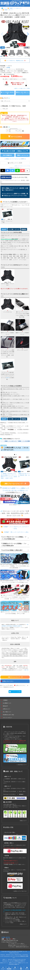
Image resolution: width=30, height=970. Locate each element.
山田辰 (8, 67)
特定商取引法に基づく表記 (8, 714)
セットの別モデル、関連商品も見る (15, 60)
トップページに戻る (16, 691)
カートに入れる (16, 136)
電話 (21, 968)
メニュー (3, 968)
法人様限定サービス (7, 703)
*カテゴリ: (9, 441)
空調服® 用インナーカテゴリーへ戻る (16, 532)
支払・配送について (7, 711)
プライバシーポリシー (7, 717)
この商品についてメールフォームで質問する (15, 158)
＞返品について (23, 924)
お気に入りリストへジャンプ (21, 165)
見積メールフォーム (22, 155)
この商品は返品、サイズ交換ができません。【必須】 (13, 106)
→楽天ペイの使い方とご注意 (22, 88)
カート (15, 968)
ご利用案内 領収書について (10, 864)
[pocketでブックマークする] (22, 170)
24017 (8, 377)
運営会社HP (5, 706)
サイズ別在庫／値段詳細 (8, 92)
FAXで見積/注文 (7, 155)
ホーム (27, 968)
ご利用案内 (5, 700)
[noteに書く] (27, 170)
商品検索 (9, 968)
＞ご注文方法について (21, 764)
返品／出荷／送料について (23, 93)
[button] (28, 34)
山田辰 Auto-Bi (6, 177)
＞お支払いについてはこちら (20, 891)
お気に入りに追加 (15, 163)
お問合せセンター (6, 708)
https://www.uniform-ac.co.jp (10, 940)
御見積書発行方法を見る (17, 147)
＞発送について (23, 820)
